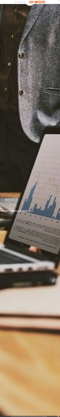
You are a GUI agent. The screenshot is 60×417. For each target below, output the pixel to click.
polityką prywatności (44, 416)
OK (58, 415)
